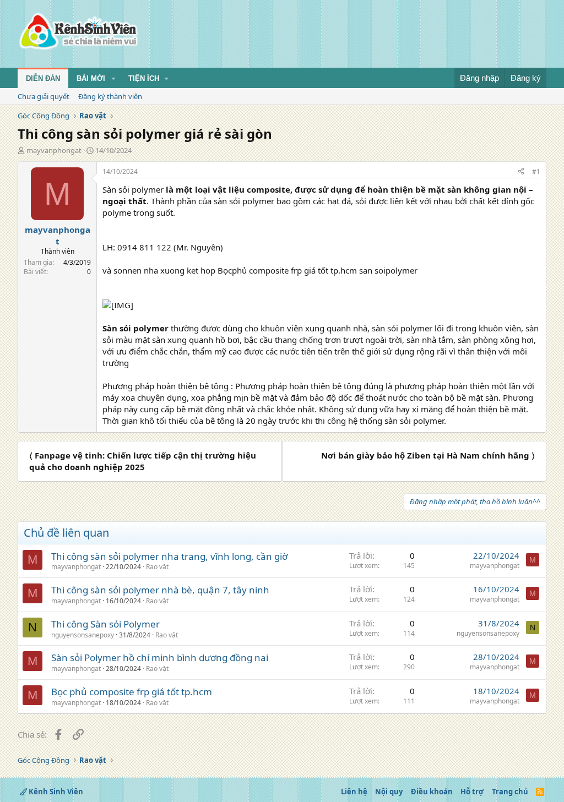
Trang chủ (510, 791)
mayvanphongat (54, 150)
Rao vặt (157, 566)
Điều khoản (432, 791)
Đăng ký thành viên (110, 96)
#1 (536, 171)
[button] (113, 78)
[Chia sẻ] (521, 172)
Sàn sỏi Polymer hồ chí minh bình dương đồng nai (159, 657)
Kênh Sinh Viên (55, 791)
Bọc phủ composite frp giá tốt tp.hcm (131, 691)
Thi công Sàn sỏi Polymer (105, 624)
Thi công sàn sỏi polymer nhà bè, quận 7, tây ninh (160, 589)
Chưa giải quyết (43, 96)
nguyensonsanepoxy (82, 635)
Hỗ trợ (472, 791)
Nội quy (389, 791)
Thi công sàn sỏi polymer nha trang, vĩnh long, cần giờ (169, 556)
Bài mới (91, 78)
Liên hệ (354, 791)
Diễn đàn (43, 78)
